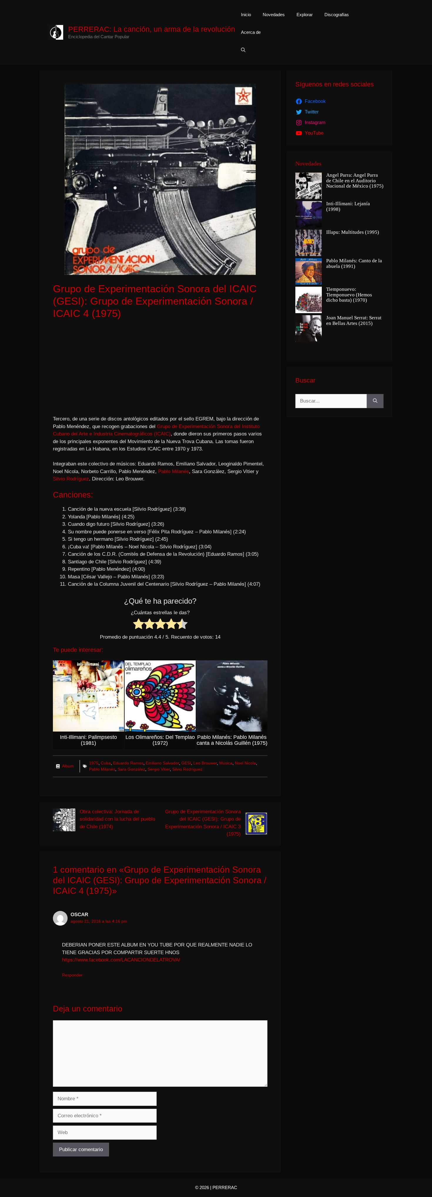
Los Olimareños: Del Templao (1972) (160, 740)
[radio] (138, 625)
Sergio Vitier (159, 769)
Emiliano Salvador (162, 763)
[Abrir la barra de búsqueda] (243, 50)
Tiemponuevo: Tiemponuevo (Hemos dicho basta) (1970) (349, 295)
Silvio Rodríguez (71, 479)
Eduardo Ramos (128, 763)
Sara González (131, 769)
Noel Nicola (245, 763)
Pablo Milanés (173, 471)
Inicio (246, 14)
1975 (93, 763)
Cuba (106, 763)
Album (68, 766)
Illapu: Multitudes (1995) (352, 232)
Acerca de (251, 32)
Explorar (305, 14)
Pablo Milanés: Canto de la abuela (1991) (354, 263)
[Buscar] (375, 401)
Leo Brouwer (205, 763)
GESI (186, 763)
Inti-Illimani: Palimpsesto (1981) (88, 740)
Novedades (274, 14)
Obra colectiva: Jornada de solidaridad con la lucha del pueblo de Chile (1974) (117, 819)
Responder (72, 975)
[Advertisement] (160, 368)
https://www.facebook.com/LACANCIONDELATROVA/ (121, 960)
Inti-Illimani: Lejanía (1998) (348, 206)
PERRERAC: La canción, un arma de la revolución (151, 29)
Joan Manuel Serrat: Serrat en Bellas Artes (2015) (353, 320)
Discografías (336, 14)
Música (225, 763)
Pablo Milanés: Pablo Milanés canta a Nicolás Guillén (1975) (232, 740)
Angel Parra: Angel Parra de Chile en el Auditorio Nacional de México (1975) (355, 181)
